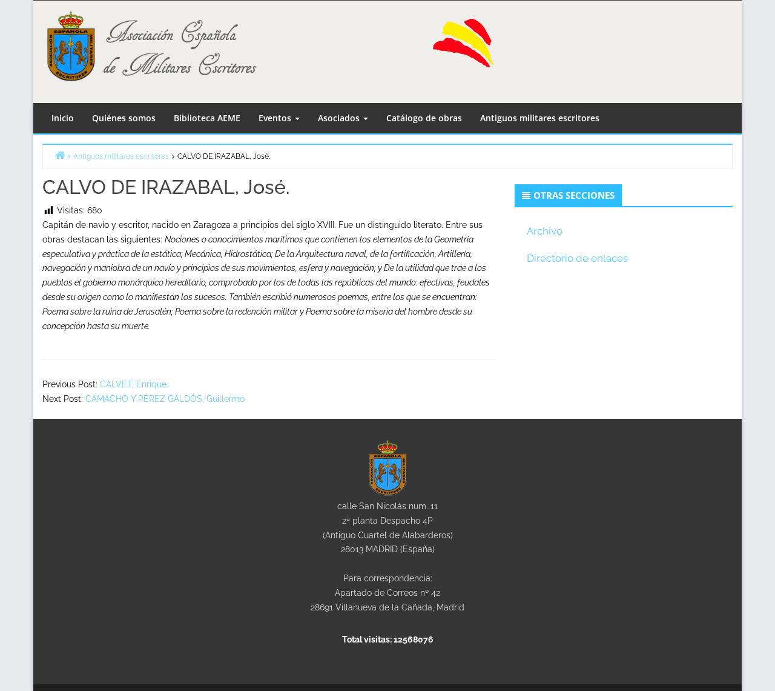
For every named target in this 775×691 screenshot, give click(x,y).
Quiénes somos (124, 118)
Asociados (340, 118)
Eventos (276, 118)
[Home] (60, 155)
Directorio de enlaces (577, 258)
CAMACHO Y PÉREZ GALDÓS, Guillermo (165, 399)
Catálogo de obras (424, 118)
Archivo (544, 231)
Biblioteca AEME (207, 118)
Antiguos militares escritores (539, 118)
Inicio (62, 118)
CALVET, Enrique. (134, 384)
